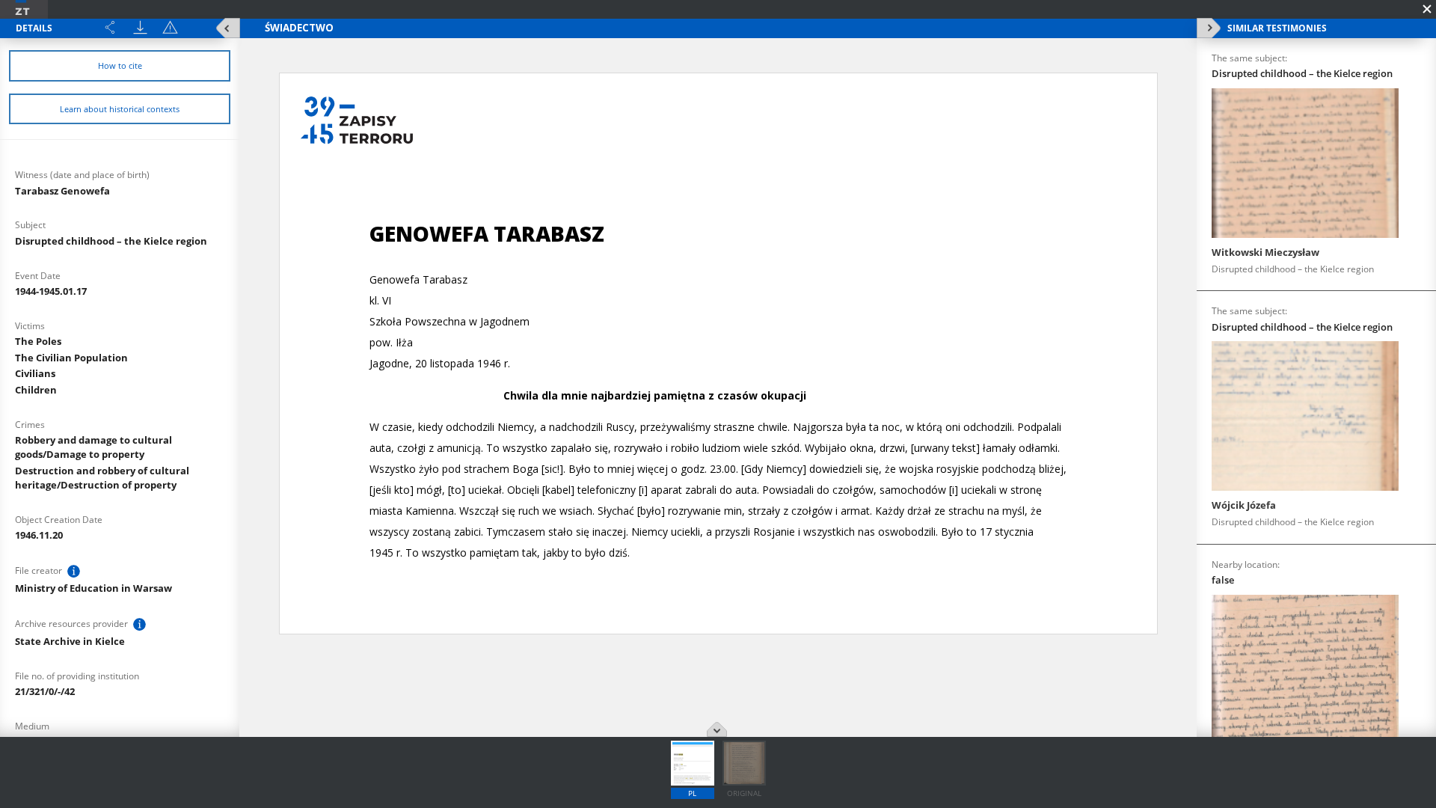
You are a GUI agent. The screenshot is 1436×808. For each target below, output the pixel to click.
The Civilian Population (71, 357)
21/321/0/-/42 (45, 691)
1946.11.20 (39, 535)
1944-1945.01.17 (51, 291)
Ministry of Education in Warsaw (93, 588)
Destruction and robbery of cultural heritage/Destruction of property (102, 478)
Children (36, 390)
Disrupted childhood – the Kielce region (111, 241)
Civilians (35, 373)
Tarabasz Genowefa (62, 191)
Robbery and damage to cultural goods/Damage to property (93, 447)
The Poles (38, 341)
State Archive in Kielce (70, 641)
